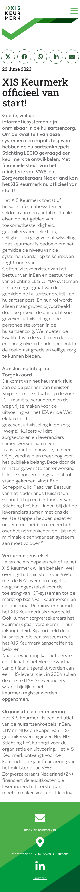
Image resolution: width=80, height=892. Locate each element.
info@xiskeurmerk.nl (40, 830)
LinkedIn (40, 878)
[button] (8, 56)
